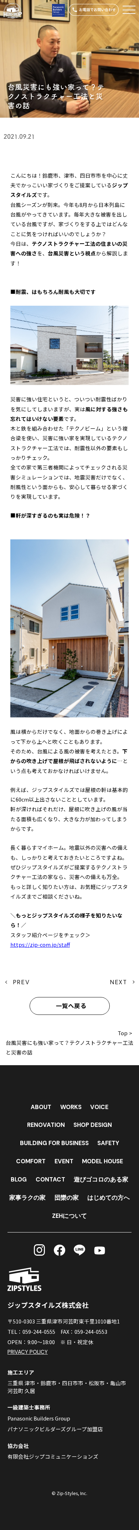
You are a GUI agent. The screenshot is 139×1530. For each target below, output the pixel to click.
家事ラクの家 (27, 1197)
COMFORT (31, 1161)
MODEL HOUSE (102, 1161)
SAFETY (108, 1143)
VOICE (99, 1107)
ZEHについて (69, 1216)
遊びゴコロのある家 (101, 1179)
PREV (21, 982)
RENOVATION (46, 1125)
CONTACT (50, 1179)
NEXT (118, 982)
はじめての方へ (108, 1197)
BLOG (19, 1179)
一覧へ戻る (71, 1006)
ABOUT (41, 1107)
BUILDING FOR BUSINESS (54, 1143)
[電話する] (93, 10)
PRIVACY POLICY (27, 1352)
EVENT (64, 1161)
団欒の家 (67, 1197)
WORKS (71, 1107)
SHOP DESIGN (92, 1125)
